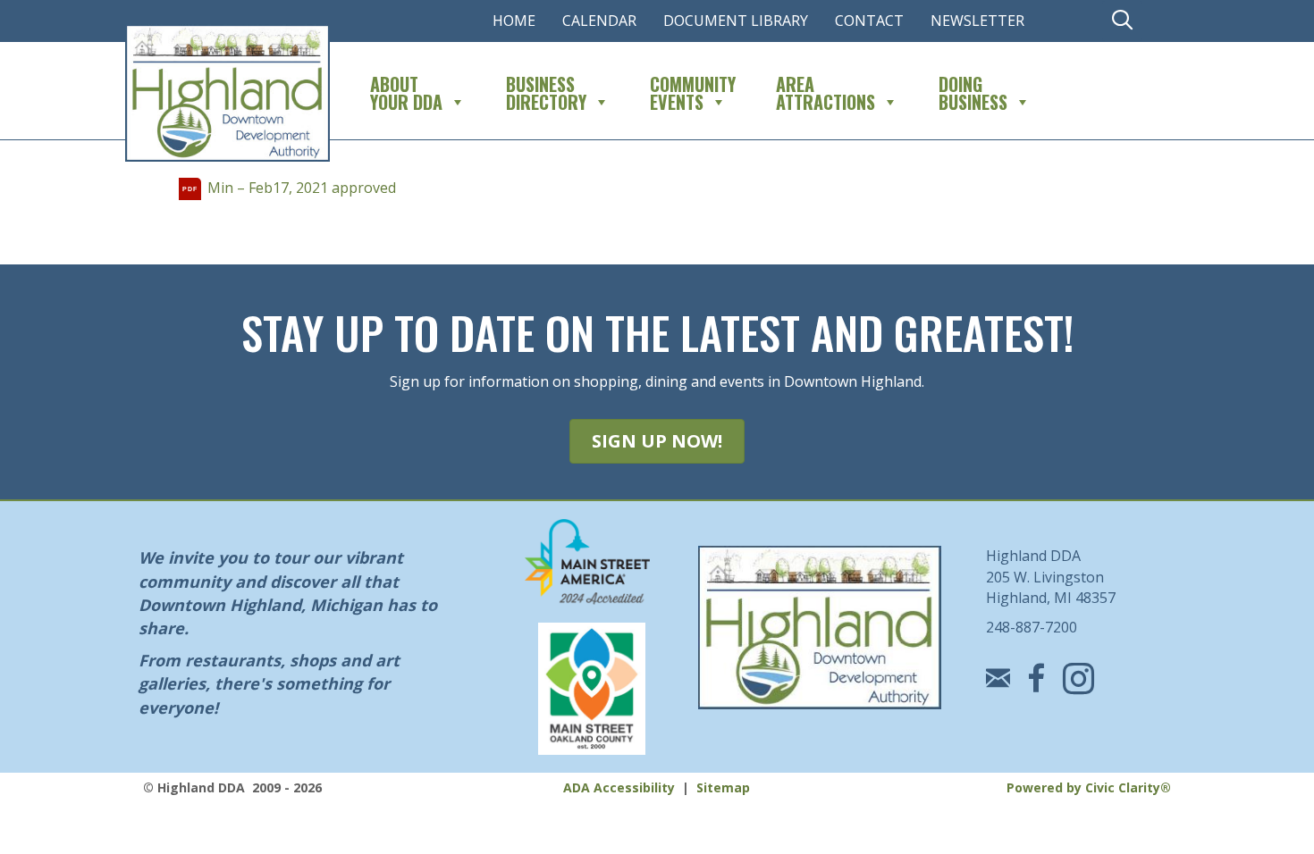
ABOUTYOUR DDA (406, 91)
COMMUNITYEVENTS (693, 91)
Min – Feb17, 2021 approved (301, 187)
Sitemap (723, 787)
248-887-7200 (1031, 627)
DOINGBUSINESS (973, 91)
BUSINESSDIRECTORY (546, 91)
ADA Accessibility (619, 787)
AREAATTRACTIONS (825, 91)
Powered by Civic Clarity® (1089, 787)
